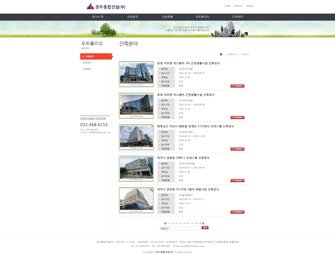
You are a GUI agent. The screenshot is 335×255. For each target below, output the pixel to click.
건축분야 (89, 56)
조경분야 (87, 69)
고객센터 (237, 16)
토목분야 (87, 63)
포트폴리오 (202, 16)
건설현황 (167, 16)
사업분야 (132, 16)
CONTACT (238, 6)
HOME (227, 6)
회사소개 (97, 16)
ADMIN (250, 6)
